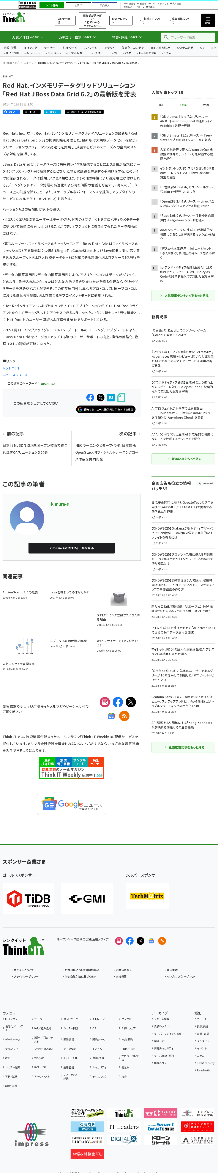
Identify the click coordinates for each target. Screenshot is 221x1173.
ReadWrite (203, 1070)
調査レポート (161, 1041)
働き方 (125, 1067)
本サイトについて (24, 970)
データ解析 (69, 1048)
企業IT (78, 5)
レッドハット (12, 367)
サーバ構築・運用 (164, 1055)
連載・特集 (10, 48)
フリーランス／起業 (71, 1076)
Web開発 (127, 1039)
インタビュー (100, 53)
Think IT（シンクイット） (23, 17)
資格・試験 (11, 1076)
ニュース (28, 62)
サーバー (49, 48)
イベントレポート (77, 53)
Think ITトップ (11, 62)
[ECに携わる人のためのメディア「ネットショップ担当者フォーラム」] (197, 1128)
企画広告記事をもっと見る (187, 747)
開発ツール (98, 1039)
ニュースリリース (15, 374)
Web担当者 (129, 4)
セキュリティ (99, 1067)
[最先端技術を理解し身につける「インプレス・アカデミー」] (197, 1142)
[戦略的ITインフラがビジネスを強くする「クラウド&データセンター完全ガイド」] (87, 1114)
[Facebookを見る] (130, 941)
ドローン (140, 7)
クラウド (110, 48)
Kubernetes (34, 53)
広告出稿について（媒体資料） (82, 970)
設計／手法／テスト (43, 1039)
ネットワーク (69, 48)
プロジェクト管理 (130, 1058)
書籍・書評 (203, 1033)
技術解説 (202, 1026)
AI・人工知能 (12, 53)
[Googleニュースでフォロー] (151, 941)
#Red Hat (48, 384)
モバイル (97, 1048)
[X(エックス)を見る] (140, 941)
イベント (202, 1048)
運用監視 (68, 1067)
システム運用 (13, 1067)
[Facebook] (118, 702)
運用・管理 (98, 1058)
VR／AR (39, 1058)
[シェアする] (90, 397)
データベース (12, 1039)
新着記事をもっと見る (186, 459)
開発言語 (68, 1039)
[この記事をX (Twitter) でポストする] (100, 397)
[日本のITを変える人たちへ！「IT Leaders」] (124, 1128)
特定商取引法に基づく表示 (80, 976)
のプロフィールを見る (72, 548)
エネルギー (129, 7)
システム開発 (185, 48)
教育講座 (150, 7)
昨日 (162, 105)
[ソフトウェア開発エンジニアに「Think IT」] (124, 1114)
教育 (124, 1076)
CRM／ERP (128, 1048)
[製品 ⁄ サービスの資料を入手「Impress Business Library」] (87, 1142)
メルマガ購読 (64, 20)
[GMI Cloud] (87, 898)
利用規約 (172, 970)
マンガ (128, 53)
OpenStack (54, 53)
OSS (7, 1058)
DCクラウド (163, 4)
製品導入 (104, 5)
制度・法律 (11, 1086)
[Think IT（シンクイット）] (23, 951)
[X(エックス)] (131, 702)
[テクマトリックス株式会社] (147, 896)
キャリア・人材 (42, 1076)
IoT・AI (151, 4)
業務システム (161, 1026)
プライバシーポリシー (26, 976)
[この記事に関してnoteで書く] (121, 397)
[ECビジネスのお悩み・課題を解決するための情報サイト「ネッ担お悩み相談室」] (87, 1155)
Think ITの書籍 (147, 53)
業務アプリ (11, 1048)
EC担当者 (141, 4)
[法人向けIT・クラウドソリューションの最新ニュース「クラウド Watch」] (87, 1128)
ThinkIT (8, 76)
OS (202, 48)
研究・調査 (175, 4)
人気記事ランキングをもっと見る (186, 295)
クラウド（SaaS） (43, 1048)
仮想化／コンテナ (133, 48)
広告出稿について (181, 20)
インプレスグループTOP (181, 976)
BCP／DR (40, 1067)
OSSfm (168, 53)
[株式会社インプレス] (32, 1135)
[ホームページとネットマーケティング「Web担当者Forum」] (160, 1114)
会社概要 (121, 976)
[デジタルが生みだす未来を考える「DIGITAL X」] (124, 1142)
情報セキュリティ (163, 1048)
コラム (200, 1055)
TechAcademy (206, 1063)
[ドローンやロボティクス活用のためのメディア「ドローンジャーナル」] (160, 1142)
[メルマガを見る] (119, 941)
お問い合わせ (124, 970)
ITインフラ (30, 48)
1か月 (205, 105)
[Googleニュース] (111, 716)
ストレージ (91, 48)
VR (115, 53)
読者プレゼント (120, 20)
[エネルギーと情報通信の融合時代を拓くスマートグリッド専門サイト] (160, 1128)
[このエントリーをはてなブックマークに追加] (111, 397)
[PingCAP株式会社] (28, 898)
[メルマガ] (105, 702)
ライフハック (99, 1076)
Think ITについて (151, 20)
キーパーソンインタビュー (169, 1033)
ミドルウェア (129, 1028)
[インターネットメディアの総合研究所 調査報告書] (197, 1114)
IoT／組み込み (160, 48)
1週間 (183, 105)
